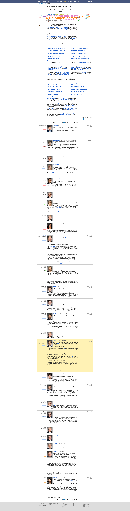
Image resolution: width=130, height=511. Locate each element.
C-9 (59, 187)
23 (72, 122)
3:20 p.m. (44, 414)
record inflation (58, 65)
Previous (53, 122)
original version (75, 9)
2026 (45, 3)
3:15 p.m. (44, 302)
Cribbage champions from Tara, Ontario (78, 47)
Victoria (71, 480)
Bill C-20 (63, 98)
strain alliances (54, 33)
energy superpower (77, 63)
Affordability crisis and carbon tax (54, 58)
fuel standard (61, 63)
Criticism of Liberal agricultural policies (78, 50)
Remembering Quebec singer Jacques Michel (56, 53)
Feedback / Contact (86, 504)
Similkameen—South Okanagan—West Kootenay (66, 242)
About (75, 1)
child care (85, 66)
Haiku (84, 505)
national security (60, 67)
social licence (58, 74)
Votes (73, 505)
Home (39, 3)
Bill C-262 (64, 77)
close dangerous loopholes (63, 28)
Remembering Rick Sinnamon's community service (80, 48)
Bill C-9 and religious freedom (76, 84)
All (74, 122)
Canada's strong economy (84, 62)
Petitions (48, 81)
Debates (65, 1)
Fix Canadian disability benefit (53, 83)
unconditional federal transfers (69, 105)
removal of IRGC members (78, 69)
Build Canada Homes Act (51, 98)
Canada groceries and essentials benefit (78, 67)
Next (77, 122)
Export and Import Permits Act (52, 27)
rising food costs (63, 66)
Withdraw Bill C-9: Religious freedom (54, 86)
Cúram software (58, 72)
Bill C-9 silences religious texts (76, 92)
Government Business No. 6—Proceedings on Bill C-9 (56, 36)
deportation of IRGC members (53, 68)
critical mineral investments (77, 65)
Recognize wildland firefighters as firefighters (79, 89)
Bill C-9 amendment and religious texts (78, 88)
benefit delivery (73, 68)
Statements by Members (51, 45)
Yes (84, 119)
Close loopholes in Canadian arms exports (55, 91)
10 (65, 122)
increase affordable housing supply (67, 99)
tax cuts (75, 66)
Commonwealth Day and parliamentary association (80, 58)
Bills (61, 1)
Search (63, 506)
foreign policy (83, 72)
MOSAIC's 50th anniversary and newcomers (56, 47)
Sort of (88, 119)
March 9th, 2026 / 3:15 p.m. (42, 343)
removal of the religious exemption (71, 40)
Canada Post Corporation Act (52, 77)
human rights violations (70, 30)
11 (67, 122)
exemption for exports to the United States (62, 29)
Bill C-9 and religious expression (76, 94)
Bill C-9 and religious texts (75, 83)
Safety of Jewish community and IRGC (55, 55)
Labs (78, 1)
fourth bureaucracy (55, 103)
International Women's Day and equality (55, 51)
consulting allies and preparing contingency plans (69, 113)
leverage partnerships (57, 101)
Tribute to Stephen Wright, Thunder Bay (78, 55)
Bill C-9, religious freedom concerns (54, 96)
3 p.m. (45, 127)
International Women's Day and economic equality (57, 48)
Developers (84, 506)
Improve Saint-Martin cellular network (54, 88)
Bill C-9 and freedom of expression (54, 89)
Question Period (50, 60)
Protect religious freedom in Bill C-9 (77, 91)
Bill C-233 (66, 27)
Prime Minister (52, 172)
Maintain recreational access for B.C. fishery (56, 92)
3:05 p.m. (44, 142)
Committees (70, 1)
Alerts (63, 507)
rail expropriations (65, 74)
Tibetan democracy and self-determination (78, 53)
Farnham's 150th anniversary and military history (57, 50)
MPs (58, 1)
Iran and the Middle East (51, 108)
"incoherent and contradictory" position (59, 111)
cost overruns (66, 72)
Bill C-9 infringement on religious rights (78, 86)
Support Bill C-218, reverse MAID (54, 94)
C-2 (55, 187)
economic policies (51, 63)
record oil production (87, 63)
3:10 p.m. (44, 238)
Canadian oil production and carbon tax (55, 56)
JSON (87, 506)
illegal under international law (65, 114)
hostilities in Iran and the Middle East (69, 108)
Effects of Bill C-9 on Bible (52, 84)
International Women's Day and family (77, 51)
